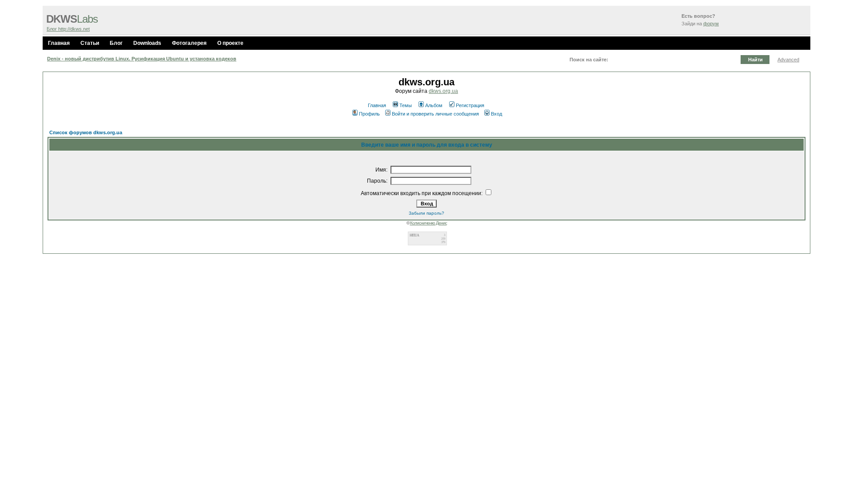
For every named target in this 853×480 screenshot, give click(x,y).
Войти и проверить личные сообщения (435, 113)
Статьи (89, 43)
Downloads (147, 43)
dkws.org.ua (443, 91)
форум (711, 23)
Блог (116, 43)
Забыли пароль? (426, 213)
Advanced (788, 59)
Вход (496, 113)
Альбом (433, 105)
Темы (405, 105)
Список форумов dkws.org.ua (85, 132)
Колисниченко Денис (428, 222)
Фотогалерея (189, 43)
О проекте (230, 43)
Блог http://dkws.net (68, 29)
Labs (72, 19)
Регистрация (470, 105)
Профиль (369, 113)
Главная (59, 43)
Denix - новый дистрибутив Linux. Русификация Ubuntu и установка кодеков (141, 58)
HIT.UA (414, 235)
